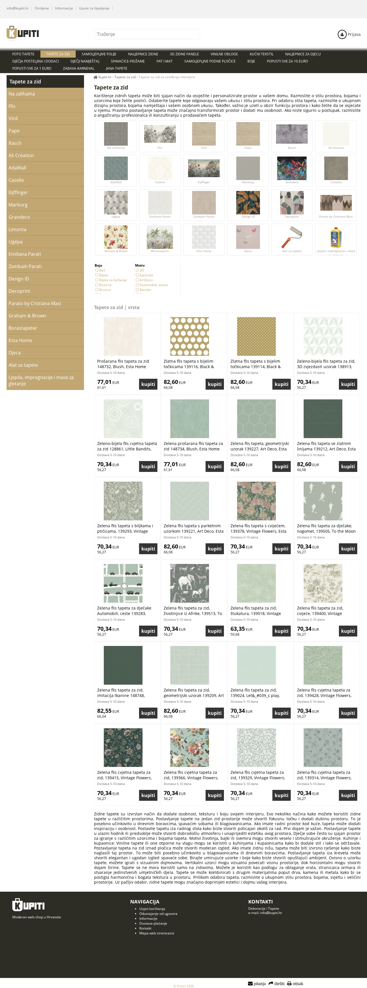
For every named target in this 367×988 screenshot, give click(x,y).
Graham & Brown (116, 251)
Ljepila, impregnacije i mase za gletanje (336, 253)
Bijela (103, 275)
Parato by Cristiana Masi (336, 216)
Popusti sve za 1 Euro (31, 68)
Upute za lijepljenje (94, 8)
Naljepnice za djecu (303, 54)
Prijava (354, 34)
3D (142, 270)
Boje (251, 61)
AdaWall (116, 182)
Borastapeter (160, 251)
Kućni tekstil (262, 54)
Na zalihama (116, 148)
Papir (247, 148)
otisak (297, 983)
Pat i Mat (165, 61)
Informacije (64, 8)
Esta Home (203, 251)
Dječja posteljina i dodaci (35, 61)
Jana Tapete (116, 68)
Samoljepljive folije (99, 54)
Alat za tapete (292, 251)
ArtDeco (146, 280)
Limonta (336, 182)
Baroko (145, 289)
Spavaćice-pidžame (128, 61)
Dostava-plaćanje (153, 923)
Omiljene (42, 8)
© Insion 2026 (183, 986)
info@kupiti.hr (18, 8)
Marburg (248, 182)
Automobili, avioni (154, 284)
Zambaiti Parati (204, 216)
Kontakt (145, 928)
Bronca (105, 289)
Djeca (248, 251)
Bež (102, 270)
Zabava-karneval (78, 68)
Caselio (160, 182)
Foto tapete (23, 54)
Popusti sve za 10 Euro (287, 61)
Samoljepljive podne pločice (210, 61)
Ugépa (116, 216)
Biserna (105, 284)
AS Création (336, 148)
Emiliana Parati (160, 216)
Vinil (204, 148)
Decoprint (292, 216)
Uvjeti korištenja (152, 908)
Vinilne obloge (224, 54)
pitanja (259, 983)
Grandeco (292, 182)
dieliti (278, 983)
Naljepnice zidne (143, 54)
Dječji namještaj (85, 61)
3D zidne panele (184, 54)
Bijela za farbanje (113, 280)
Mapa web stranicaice (156, 933)
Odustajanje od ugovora (158, 913)
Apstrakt (146, 275)
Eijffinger (204, 182)
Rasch (292, 148)
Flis (160, 148)
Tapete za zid (25, 81)
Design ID (247, 216)
